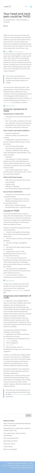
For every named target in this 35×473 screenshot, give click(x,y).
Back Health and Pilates (11, 441)
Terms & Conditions (14, 465)
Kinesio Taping (8, 446)
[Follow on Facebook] (4, 470)
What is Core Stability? (10, 449)
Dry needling (10, 345)
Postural (8, 341)
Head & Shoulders (21, 20)
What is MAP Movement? (11, 438)
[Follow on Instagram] (9, 470)
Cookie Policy (25, 465)
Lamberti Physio (10, 20)
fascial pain (7, 119)
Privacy (5, 465)
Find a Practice (12, 455)
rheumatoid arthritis (18, 290)
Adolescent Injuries (9, 444)
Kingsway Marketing (27, 467)
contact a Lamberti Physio (19, 394)
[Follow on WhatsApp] (14, 470)
